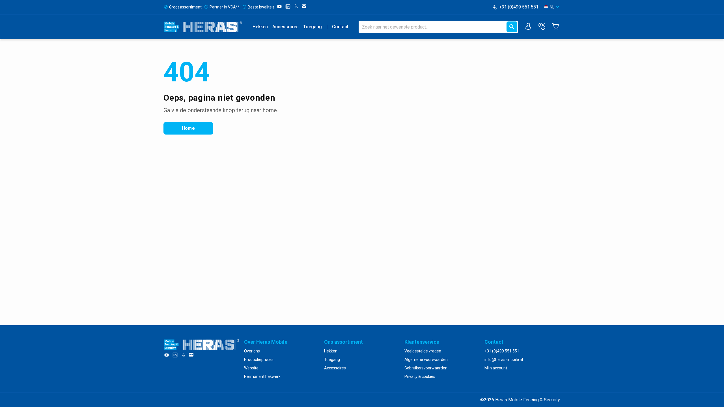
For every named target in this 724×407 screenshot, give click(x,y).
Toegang (312, 26)
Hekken (260, 26)
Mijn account (495, 368)
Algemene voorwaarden (426, 359)
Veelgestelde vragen (422, 351)
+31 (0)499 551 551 (518, 7)
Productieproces (258, 359)
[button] (551, 7)
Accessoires (285, 26)
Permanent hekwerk (262, 376)
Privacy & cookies (419, 376)
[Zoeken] (512, 26)
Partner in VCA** (225, 7)
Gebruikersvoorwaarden (425, 368)
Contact (340, 26)
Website (251, 368)
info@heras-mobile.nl (503, 359)
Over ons (252, 351)
